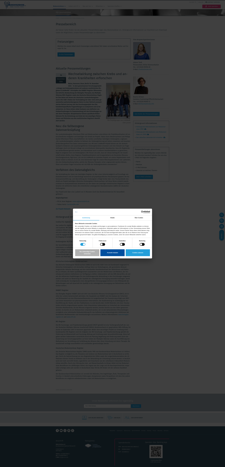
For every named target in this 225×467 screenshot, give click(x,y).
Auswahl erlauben (112, 252)
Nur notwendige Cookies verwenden (87, 253)
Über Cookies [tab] (139, 218)
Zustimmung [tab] (86, 218)
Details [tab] (112, 218)
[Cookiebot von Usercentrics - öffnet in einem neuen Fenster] (142, 212)
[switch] (102, 244)
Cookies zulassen (137, 252)
